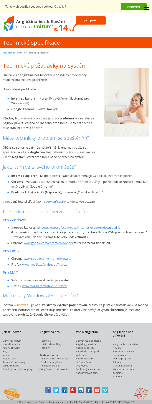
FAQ (5, 351)
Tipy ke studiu (10, 358)
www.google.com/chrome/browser (48, 243)
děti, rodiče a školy (52, 344)
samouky (46, 340)
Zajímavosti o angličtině (88, 340)
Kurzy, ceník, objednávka (125, 344)
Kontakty (117, 376)
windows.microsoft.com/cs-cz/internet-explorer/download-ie (78, 227)
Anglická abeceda (85, 347)
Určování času (83, 362)
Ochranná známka (122, 365)
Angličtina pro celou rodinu (55, 369)
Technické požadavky (14, 362)
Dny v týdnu (82, 365)
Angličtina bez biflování (14, 52)
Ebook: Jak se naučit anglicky (17, 369)
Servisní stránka (11, 365)
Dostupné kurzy (48, 355)
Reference (118, 362)
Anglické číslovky (84, 358)
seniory (45, 347)
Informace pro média (124, 351)
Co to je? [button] (60, 6)
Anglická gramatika (86, 344)
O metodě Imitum (12, 340)
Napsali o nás (120, 355)
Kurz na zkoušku (11, 347)
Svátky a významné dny (88, 369)
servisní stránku (57, 201)
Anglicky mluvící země (87, 372)
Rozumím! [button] (133, 6)
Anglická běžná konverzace (55, 358)
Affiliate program (122, 358)
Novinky (117, 347)
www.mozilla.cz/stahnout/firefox (44, 264)
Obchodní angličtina (51, 362)
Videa (6, 355)
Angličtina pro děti (50, 365)
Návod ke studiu (11, 344)
